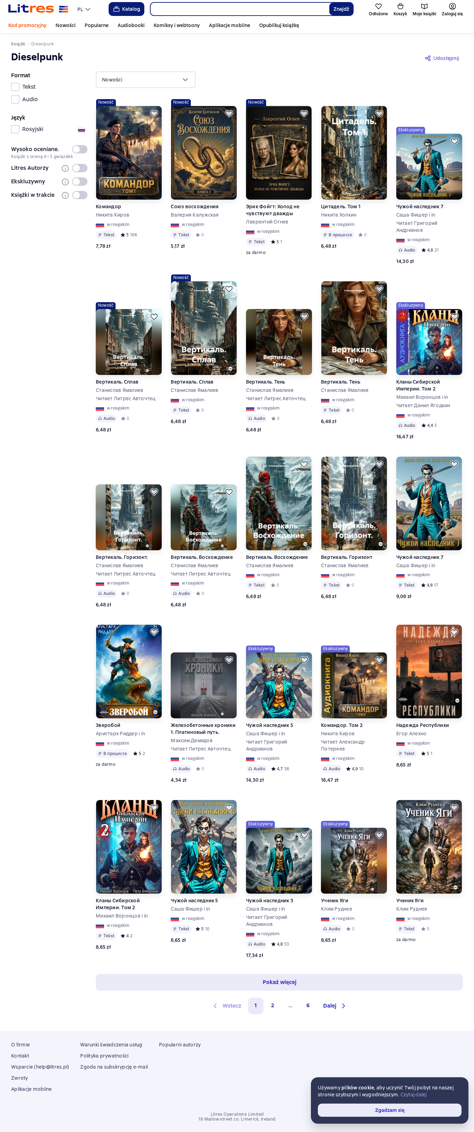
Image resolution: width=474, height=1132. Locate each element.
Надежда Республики (422, 725)
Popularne (97, 25)
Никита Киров (112, 215)
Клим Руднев (336, 909)
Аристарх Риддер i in (120, 733)
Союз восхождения (195, 206)
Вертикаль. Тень (265, 382)
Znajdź (341, 9)
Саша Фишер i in (415, 215)
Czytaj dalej (413, 1094)
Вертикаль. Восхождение (202, 557)
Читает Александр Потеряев (343, 745)
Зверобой (108, 725)
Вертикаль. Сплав (117, 382)
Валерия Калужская (195, 215)
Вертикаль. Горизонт (346, 557)
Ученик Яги (335, 900)
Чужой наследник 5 (269, 725)
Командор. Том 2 (342, 725)
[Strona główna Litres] (38, 9)
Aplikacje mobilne (229, 25)
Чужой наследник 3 (269, 900)
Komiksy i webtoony (177, 25)
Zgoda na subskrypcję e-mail (114, 1067)
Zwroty (19, 1078)
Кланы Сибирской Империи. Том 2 (418, 385)
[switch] (79, 149)
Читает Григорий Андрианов (417, 226)
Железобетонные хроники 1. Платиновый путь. (203, 728)
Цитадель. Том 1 (341, 206)
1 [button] (255, 1005)
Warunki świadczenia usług (111, 1045)
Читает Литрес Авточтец (126, 398)
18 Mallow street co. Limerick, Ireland (236, 1119)
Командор (108, 206)
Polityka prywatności (104, 1056)
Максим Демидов (192, 740)
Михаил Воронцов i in (422, 397)
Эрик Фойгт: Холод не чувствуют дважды (272, 210)
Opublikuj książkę (279, 25)
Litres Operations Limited (237, 1114)
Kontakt (20, 1056)
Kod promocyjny (27, 25)
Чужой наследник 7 (419, 206)
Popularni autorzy (180, 1045)
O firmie (20, 1045)
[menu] (85, 9)
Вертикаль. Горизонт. (122, 557)
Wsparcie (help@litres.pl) (40, 1067)
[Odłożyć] (154, 114)
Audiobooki (131, 25)
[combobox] (240, 9)
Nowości (66, 25)
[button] (335, 1006)
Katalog (131, 9)
